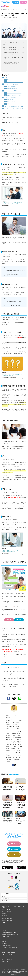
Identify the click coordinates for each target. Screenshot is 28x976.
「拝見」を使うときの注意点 (10, 90)
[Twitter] (14, 698)
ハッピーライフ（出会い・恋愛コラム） (9, 947)
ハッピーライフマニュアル (7, 898)
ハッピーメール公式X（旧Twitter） (8, 952)
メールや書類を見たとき (11, 86)
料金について (4, 913)
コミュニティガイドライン (7, 936)
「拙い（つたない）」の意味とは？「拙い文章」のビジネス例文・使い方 (20, 821)
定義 (25, 9)
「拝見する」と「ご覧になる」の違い (14, 82)
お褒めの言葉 (4, 943)
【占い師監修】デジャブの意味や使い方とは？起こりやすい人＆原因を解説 (20, 805)
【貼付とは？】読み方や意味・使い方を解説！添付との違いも (7, 789)
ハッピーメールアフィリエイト (8, 959)
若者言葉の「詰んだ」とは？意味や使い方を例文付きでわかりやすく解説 (20, 789)
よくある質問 (4, 915)
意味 (7, 79)
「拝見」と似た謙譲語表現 (9, 97)
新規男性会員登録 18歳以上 (7, 920)
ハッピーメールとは (6, 909)
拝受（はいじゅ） (10, 104)
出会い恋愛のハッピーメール (7, 9)
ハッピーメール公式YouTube (7, 956)
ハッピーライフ (19, 9)
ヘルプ (3, 924)
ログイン (14, 854)
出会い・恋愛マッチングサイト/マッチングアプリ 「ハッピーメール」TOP (13, 907)
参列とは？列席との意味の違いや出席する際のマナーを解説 (7, 820)
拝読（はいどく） (10, 99)
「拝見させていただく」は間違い (13, 93)
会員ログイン (4, 922)
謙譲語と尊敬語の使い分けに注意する (14, 95)
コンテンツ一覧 (5, 961)
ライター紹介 (5, 900)
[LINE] (19, 698)
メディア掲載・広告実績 (6, 945)
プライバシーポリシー (6, 930)
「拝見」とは (6, 77)
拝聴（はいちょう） (10, 101)
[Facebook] (8, 698)
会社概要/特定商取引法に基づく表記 (9, 932)
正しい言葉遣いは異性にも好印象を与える (13, 106)
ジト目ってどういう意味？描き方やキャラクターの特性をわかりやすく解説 (7, 805)
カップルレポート (5, 939)
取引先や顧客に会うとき (11, 88)
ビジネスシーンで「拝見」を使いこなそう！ (13, 108)
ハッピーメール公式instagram (7, 954)
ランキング (4, 896)
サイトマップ (4, 963)
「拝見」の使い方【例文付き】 (10, 84)
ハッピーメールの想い (6, 911)
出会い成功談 (4, 941)
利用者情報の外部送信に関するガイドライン (10, 934)
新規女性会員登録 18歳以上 (7, 918)
